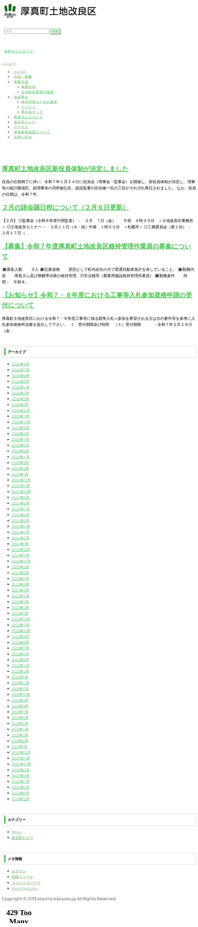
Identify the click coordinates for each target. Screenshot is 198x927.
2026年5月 (20, 381)
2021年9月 (20, 700)
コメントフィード (26, 882)
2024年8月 (21, 503)
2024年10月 (21, 491)
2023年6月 (20, 584)
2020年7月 (21, 781)
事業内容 (21, 82)
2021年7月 (20, 712)
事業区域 (28, 87)
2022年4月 (20, 665)
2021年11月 (20, 688)
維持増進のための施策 (39, 102)
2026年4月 (21, 387)
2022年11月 (20, 625)
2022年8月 (20, 642)
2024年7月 (21, 509)
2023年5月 (20, 590)
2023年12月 (21, 549)
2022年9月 (20, 636)
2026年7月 (20, 370)
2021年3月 (20, 735)
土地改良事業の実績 (37, 92)
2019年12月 (21, 799)
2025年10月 (21, 422)
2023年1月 (20, 613)
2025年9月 (20, 428)
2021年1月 (20, 746)
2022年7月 (20, 648)
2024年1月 (20, 544)
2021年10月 (21, 694)
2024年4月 (21, 526)
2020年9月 (21, 770)
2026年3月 (20, 393)
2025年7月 (20, 439)
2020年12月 (21, 752)
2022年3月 (20, 671)
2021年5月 (20, 723)
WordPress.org (25, 888)
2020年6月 (21, 787)
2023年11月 (20, 555)
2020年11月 (21, 758)
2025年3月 (20, 462)
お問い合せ (23, 137)
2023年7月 (20, 578)
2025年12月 (21, 410)
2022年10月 (21, 630)
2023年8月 (20, 572)
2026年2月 (20, 399)
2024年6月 (21, 515)
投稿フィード (22, 877)
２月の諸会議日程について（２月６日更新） (65, 207)
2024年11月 (21, 486)
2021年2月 (20, 741)
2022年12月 (21, 619)
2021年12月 (20, 683)
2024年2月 (20, 538)
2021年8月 (20, 706)
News (16, 832)
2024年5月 (20, 520)
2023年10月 (21, 561)
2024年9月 (21, 497)
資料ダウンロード (18, 51)
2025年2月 (20, 468)
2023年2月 (20, 607)
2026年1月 (20, 404)
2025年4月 (20, 457)
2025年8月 (20, 433)
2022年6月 (20, 654)
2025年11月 (20, 416)
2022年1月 (20, 677)
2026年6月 (20, 375)
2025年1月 (20, 474)
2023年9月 (20, 567)
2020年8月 (21, 775)
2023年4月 (20, 596)
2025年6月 (20, 445)
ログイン (19, 871)
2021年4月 (20, 729)
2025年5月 (20, 451)
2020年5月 (20, 793)
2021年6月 (20, 717)
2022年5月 (20, 659)
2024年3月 (20, 532)
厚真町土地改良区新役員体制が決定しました (65, 168)
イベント (28, 107)
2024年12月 (21, 480)
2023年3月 (20, 601)
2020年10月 (21, 764)
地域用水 (21, 97)
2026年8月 (20, 364)
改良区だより (22, 837)
